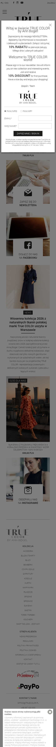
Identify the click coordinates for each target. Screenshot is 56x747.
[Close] (50, 25)
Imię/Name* (10, 126)
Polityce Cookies (37, 745)
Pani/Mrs (12, 111)
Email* (8, 118)
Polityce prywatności (20, 745)
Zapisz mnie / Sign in (28, 133)
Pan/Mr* (27, 111)
